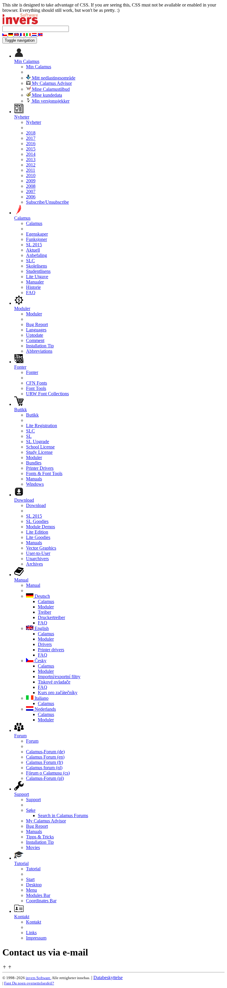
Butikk (32, 414)
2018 (30, 132)
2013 (30, 159)
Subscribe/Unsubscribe (47, 202)
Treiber (44, 612)
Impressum (36, 937)
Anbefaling (36, 255)
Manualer (35, 281)
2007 (30, 191)
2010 (30, 175)
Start (30, 879)
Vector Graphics (41, 547)
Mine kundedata (46, 95)
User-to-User (38, 553)
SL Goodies (37, 521)
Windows (35, 484)
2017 (30, 138)
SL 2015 (34, 244)
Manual (33, 585)
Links (31, 932)
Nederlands (44, 709)
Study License (39, 452)
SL (29, 436)
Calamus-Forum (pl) (45, 778)
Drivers (45, 644)
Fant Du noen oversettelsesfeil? (29, 983)
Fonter (32, 372)
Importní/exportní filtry (59, 676)
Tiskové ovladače (54, 681)
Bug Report (37, 324)
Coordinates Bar (41, 900)
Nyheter (33, 122)
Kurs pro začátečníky (57, 692)
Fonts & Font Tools (44, 473)
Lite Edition (37, 532)
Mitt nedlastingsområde (53, 77)
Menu (31, 890)
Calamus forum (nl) (44, 767)
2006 (30, 196)
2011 (30, 170)
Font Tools (36, 388)
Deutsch (41, 596)
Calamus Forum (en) (45, 756)
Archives (34, 563)
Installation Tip (40, 345)
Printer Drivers (39, 468)
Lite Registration (41, 425)
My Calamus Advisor (51, 83)
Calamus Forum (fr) (44, 762)
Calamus (34, 223)
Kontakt (33, 921)
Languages (36, 329)
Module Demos (40, 526)
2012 (30, 164)
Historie (33, 287)
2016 (30, 143)
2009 (30, 180)
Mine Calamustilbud (50, 89)
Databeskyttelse (108, 977)
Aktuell (33, 249)
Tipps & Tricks (40, 836)
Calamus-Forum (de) (45, 751)
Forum (32, 741)
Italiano (40, 698)
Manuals (34, 478)
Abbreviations (39, 351)
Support (33, 799)
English (41, 628)
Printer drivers (51, 649)
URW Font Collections (47, 393)
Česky (39, 660)
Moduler (34, 313)
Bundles (33, 462)
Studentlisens (38, 271)
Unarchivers (37, 558)
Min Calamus (38, 66)
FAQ (30, 292)
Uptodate (34, 335)
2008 (30, 186)
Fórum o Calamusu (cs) (48, 772)
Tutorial (33, 868)
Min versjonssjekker (50, 100)
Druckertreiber (51, 617)
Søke (30, 810)
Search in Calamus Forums (63, 815)
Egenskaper (37, 234)
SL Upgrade (37, 441)
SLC (30, 260)
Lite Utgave (37, 276)
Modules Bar (38, 895)
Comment (35, 340)
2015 (30, 148)
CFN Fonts (36, 383)
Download (36, 505)
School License (40, 446)
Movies (33, 847)
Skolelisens (36, 265)
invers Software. (38, 978)
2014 (30, 154)
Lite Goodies (38, 537)
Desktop (34, 884)
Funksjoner (36, 239)
